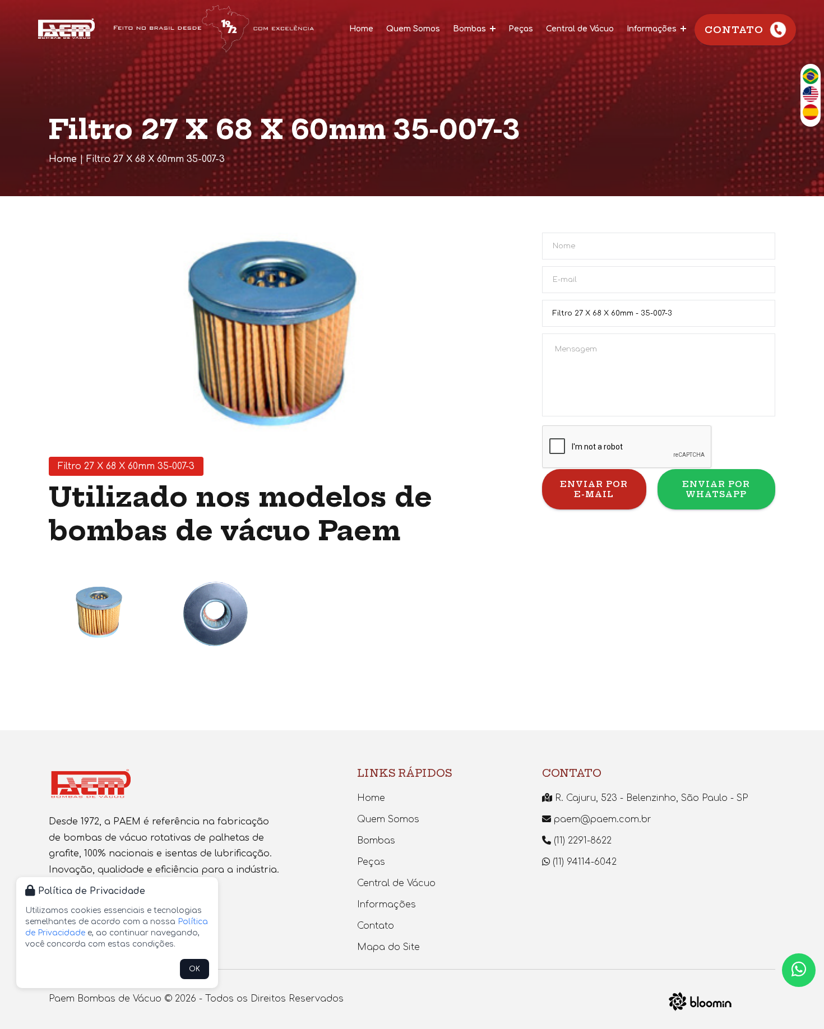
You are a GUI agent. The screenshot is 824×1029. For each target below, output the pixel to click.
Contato (734, 29)
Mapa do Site (388, 947)
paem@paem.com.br (601, 819)
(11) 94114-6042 (583, 862)
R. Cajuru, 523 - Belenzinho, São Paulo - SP (650, 798)
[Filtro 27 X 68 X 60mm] (100, 613)
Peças (520, 29)
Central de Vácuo (580, 29)
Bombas (470, 29)
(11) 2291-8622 (581, 841)
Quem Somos (413, 29)
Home (361, 29)
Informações (653, 29)
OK (194, 969)
